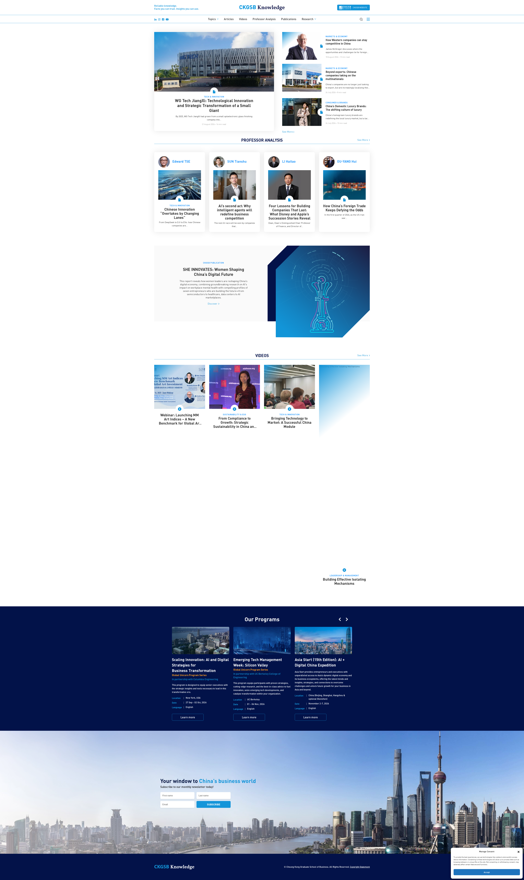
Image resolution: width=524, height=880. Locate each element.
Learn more (188, 717)
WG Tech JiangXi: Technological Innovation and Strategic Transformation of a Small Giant (214, 105)
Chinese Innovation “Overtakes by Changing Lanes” (179, 213)
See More (287, 131)
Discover (213, 303)
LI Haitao (289, 161)
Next (347, 619)
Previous (340, 619)
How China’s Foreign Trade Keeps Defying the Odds (344, 208)
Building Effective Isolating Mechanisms (344, 581)
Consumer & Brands (337, 102)
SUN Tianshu (237, 161)
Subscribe (213, 804)
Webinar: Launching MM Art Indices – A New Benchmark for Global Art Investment (179, 421)
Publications (288, 19)
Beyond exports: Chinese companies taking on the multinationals (341, 75)
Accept (487, 872)
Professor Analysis (264, 19)
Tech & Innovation (214, 97)
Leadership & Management (344, 575)
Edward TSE (181, 161)
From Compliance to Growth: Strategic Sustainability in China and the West (234, 424)
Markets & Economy (337, 36)
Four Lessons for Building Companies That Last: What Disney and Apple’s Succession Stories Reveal (289, 212)
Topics (212, 19)
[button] (518, 851)
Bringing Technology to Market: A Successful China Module (289, 422)
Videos (243, 19)
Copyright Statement (360, 867)
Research (307, 19)
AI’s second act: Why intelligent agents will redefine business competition (234, 212)
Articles (229, 19)
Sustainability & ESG (234, 414)
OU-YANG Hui (347, 161)
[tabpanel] (179, 192)
